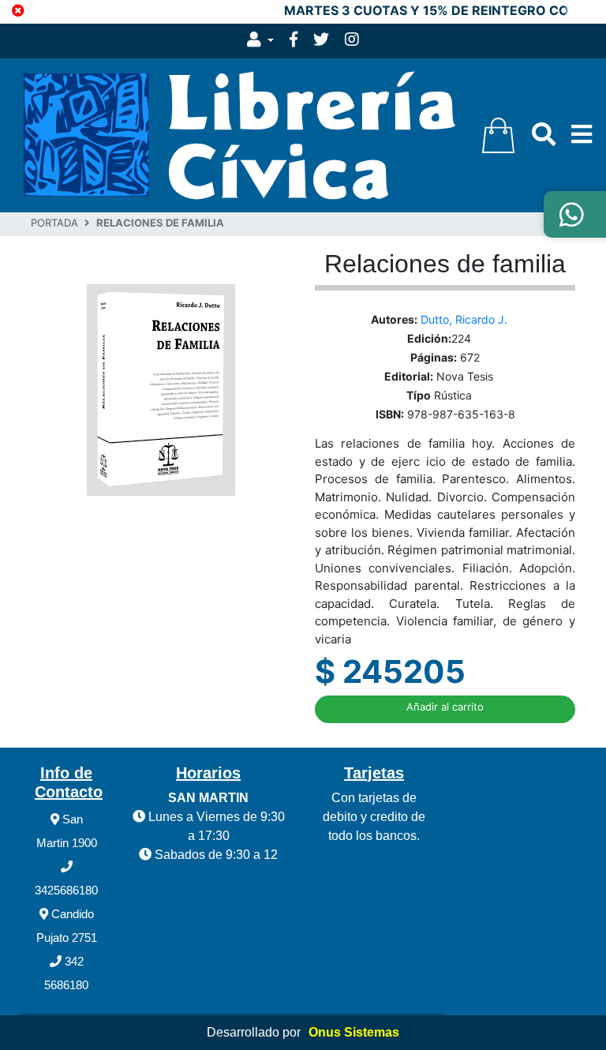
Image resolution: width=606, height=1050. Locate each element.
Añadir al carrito (445, 706)
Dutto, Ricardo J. (464, 319)
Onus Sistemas (354, 1032)
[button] (260, 41)
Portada (54, 222)
